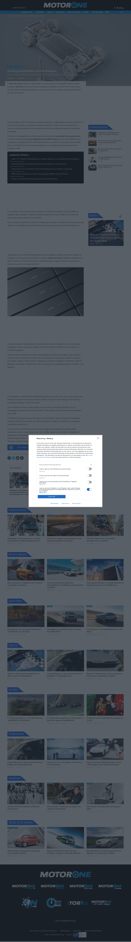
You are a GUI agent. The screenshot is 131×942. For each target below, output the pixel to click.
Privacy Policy (76, 503)
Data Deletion (55, 503)
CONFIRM (51, 496)
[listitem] (65, 465)
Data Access (65, 503)
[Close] (99, 438)
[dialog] (65, 471)
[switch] (89, 469)
